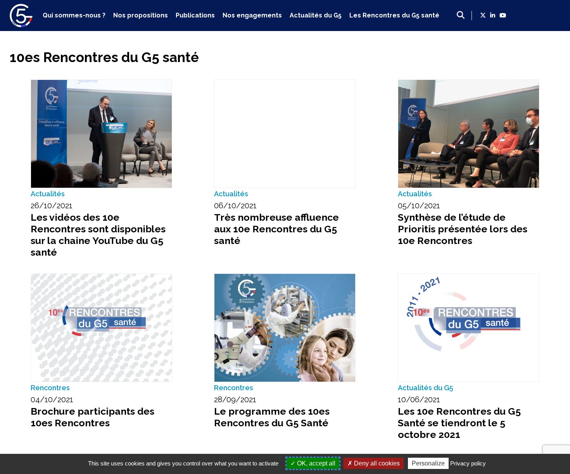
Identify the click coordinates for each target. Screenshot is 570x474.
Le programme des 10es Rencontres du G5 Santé (272, 417)
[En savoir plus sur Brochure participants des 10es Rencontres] (101, 328)
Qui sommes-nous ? (74, 15)
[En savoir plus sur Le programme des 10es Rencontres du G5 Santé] (284, 328)
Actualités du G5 (316, 15)
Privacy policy (468, 463)
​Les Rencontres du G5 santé (394, 15)
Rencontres (50, 388)
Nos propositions (140, 15)
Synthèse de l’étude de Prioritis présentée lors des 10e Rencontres (462, 228)
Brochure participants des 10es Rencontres (92, 417)
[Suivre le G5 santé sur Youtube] (502, 15)
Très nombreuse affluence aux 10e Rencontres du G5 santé (276, 228)
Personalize (428, 463)
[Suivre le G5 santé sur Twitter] (483, 15)
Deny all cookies (376, 463)
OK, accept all (315, 463)
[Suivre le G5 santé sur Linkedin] (492, 15)
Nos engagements (252, 15)
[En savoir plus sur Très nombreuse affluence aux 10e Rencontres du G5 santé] (284, 134)
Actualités (48, 194)
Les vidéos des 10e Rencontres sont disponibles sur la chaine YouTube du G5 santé (98, 234)
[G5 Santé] (21, 24)
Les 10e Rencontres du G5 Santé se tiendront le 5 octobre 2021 (459, 422)
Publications (195, 15)
